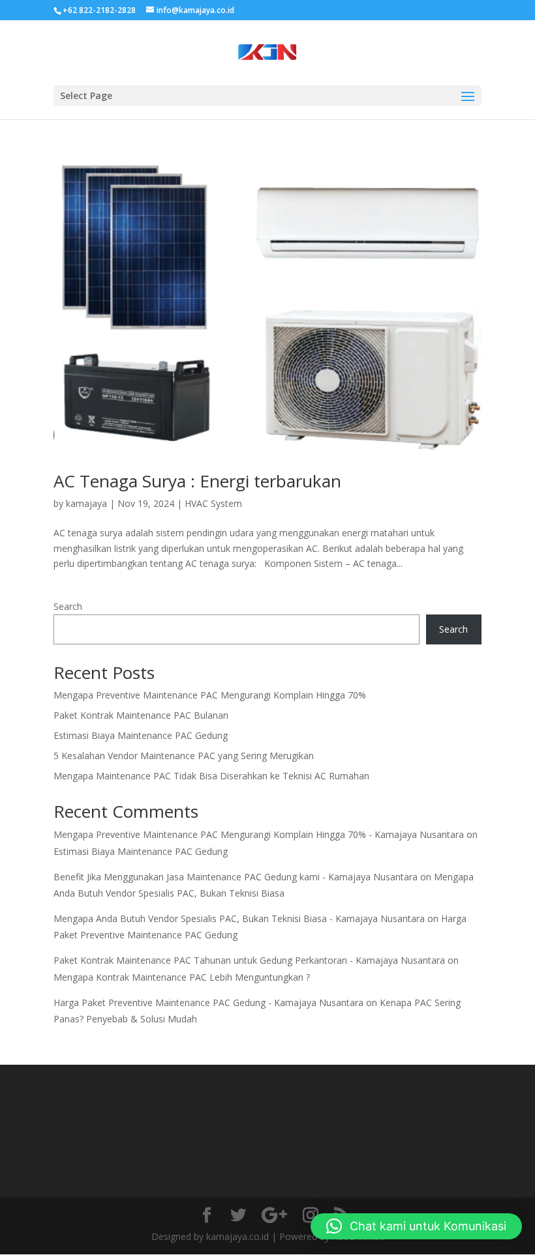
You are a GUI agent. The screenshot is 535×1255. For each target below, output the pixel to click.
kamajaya (86, 503)
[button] (416, 1226)
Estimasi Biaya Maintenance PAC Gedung (141, 735)
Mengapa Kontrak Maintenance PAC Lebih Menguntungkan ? (182, 977)
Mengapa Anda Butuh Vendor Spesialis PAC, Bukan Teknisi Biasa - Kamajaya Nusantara (239, 918)
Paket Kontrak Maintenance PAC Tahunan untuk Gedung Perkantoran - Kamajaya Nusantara (249, 960)
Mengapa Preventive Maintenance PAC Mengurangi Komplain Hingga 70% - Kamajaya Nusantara (259, 834)
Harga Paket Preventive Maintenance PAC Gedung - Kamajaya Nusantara (208, 1002)
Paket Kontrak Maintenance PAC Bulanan (141, 715)
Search (68, 606)
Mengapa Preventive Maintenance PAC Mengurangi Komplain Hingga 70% (210, 695)
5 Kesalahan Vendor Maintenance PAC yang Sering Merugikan (184, 755)
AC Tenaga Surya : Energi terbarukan (197, 481)
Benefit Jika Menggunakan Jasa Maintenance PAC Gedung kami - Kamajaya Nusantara (236, 877)
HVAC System (213, 503)
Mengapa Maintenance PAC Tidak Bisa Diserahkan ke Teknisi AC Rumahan (211, 776)
